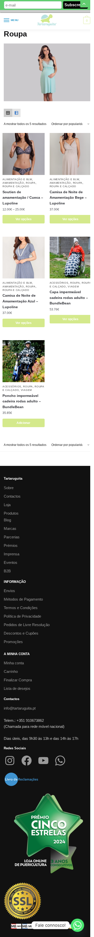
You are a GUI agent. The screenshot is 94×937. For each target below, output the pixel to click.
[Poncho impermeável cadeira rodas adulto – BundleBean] (24, 361)
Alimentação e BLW (17, 179)
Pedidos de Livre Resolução (27, 625)
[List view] (16, 113)
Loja (7, 505)
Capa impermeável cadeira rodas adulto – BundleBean (69, 297)
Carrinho (11, 671)
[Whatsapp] (77, 925)
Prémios (11, 545)
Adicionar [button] (23, 423)
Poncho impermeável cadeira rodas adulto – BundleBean (22, 401)
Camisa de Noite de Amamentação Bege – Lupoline (68, 197)
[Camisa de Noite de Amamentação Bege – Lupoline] (71, 154)
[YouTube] (43, 761)
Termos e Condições (21, 608)
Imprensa (11, 554)
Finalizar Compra (18, 680)
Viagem (73, 286)
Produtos (11, 513)
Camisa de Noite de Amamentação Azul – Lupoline (20, 301)
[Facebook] (27, 761)
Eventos (10, 562)
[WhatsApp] (60, 761)
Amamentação (13, 182)
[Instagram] (10, 761)
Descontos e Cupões (21, 633)
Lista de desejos (17, 688)
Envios (9, 591)
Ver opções (24, 219)
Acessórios (59, 282)
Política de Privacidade (22, 616)
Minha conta (14, 663)
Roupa (31, 182)
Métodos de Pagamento (23, 599)
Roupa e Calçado (16, 186)
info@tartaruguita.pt (20, 708)
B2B (7, 571)
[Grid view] (8, 113)
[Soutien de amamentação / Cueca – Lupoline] (24, 154)
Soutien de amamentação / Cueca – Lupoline (23, 197)
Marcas (10, 528)
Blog (7, 520)
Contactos (12, 496)
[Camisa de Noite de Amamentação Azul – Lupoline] (24, 258)
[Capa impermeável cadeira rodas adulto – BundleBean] (71, 258)
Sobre (9, 488)
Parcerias (12, 537)
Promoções (13, 642)
